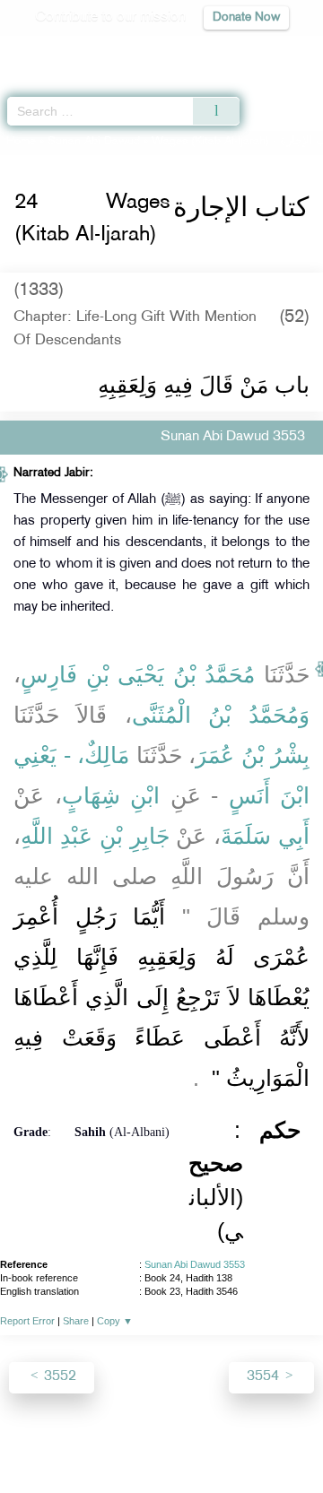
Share (76, 1320)
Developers (205, 1440)
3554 (265, 1377)
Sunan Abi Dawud (94, 141)
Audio (270, 49)
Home (21, 141)
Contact (274, 1440)
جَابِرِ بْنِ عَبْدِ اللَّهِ (95, 835)
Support (136, 1440)
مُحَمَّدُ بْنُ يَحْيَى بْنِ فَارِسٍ (138, 674)
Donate (161, 1462)
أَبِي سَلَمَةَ (265, 835)
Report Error (27, 1320)
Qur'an (58, 49)
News (82, 1440)
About (37, 1440)
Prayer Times (198, 49)
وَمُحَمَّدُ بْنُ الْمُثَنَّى (221, 714)
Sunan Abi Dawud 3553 (194, 1264)
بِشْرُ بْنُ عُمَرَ (253, 755)
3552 (58, 1377)
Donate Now (246, 17)
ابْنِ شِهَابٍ (111, 795)
